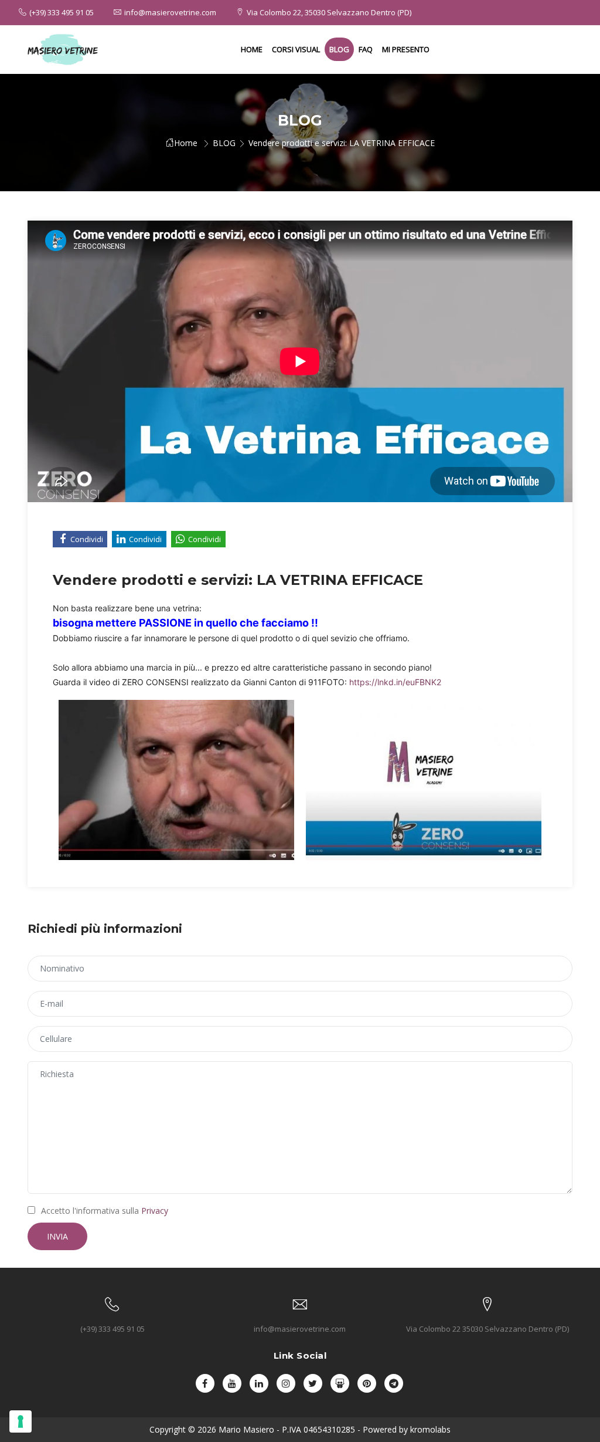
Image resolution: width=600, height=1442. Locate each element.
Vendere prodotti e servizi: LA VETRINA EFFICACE (341, 142)
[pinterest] (366, 1383)
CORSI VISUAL (296, 49)
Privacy (154, 1210)
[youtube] (232, 1383)
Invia (57, 1236)
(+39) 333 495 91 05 (61, 12)
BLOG (339, 49)
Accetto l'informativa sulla (104, 1210)
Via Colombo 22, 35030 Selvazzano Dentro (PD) (329, 12)
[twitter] (313, 1383)
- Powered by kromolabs (403, 1429)
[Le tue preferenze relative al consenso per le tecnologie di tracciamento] (20, 1421)
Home (251, 49)
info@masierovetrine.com (170, 12)
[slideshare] (339, 1383)
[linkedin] (259, 1383)
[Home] (63, 49)
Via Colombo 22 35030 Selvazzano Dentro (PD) (487, 1328)
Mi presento (405, 49)
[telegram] (393, 1383)
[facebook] (205, 1383)
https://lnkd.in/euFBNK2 (395, 682)
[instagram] (286, 1383)
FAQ (366, 49)
